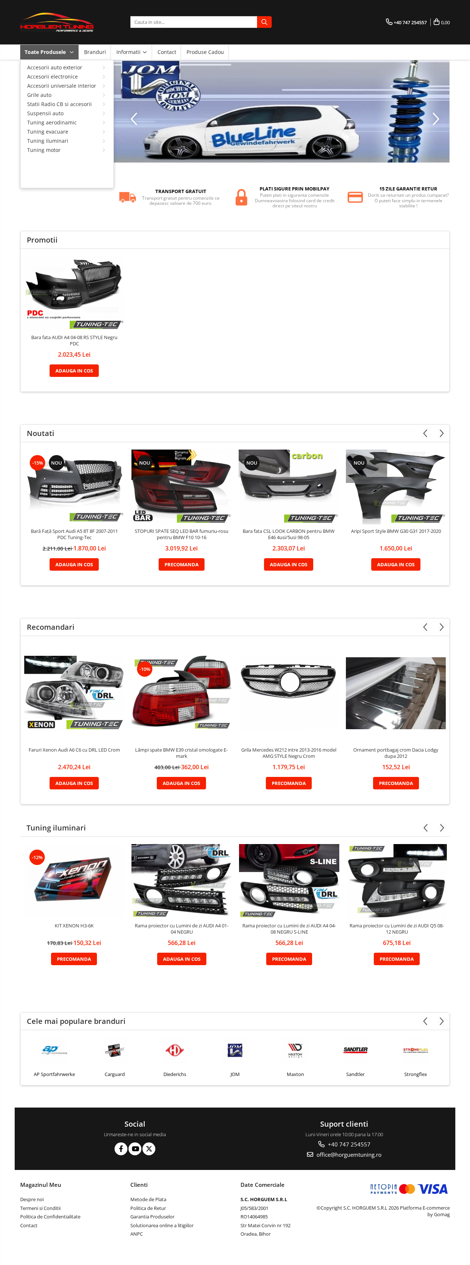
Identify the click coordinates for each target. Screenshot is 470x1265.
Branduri (95, 51)
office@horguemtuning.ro (348, 1154)
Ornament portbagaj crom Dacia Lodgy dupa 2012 (395, 753)
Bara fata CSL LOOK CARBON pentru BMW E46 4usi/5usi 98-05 (289, 534)
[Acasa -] (57, 22)
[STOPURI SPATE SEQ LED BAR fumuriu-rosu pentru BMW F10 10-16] (181, 487)
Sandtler (295, 1074)
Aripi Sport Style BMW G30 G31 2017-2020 (396, 531)
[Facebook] (121, 1148)
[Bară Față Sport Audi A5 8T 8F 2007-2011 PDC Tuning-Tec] (74, 487)
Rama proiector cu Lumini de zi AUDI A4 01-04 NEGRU (181, 929)
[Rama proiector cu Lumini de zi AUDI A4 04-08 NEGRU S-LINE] (289, 881)
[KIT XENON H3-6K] (74, 881)
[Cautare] (264, 22)
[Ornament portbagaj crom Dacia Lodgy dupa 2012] (396, 693)
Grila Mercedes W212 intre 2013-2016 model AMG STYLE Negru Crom (288, 753)
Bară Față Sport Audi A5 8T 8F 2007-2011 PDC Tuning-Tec (74, 534)
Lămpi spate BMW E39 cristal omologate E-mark (181, 753)
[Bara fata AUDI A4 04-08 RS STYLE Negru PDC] (74, 293)
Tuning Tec (415, 1074)
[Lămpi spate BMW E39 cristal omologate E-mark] (181, 693)
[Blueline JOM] (282, 111)
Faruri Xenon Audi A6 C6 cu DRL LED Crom (74, 750)
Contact (167, 51)
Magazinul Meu (40, 1184)
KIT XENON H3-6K (74, 926)
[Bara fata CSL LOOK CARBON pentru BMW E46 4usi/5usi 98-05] (289, 487)
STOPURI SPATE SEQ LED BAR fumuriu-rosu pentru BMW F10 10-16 (181, 534)
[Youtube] (135, 1148)
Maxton (235, 1074)
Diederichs (114, 1074)
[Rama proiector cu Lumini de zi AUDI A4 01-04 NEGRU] (181, 881)
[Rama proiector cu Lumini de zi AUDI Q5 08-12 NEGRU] (397, 881)
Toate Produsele (46, 51)
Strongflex (355, 1074)
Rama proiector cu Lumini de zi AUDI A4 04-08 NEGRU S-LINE (289, 929)
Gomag (441, 1214)
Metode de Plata (148, 1199)
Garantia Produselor (152, 1216)
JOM (175, 1074)
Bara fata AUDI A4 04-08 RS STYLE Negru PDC (74, 340)
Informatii (129, 51)
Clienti (139, 1184)
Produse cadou (205, 51)
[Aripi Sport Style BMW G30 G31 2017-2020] (396, 487)
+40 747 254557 (348, 1144)
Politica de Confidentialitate (50, 1216)
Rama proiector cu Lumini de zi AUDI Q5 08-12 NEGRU (397, 929)
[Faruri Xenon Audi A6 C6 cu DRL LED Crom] (74, 693)
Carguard (54, 1074)
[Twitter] (148, 1148)
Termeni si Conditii (40, 1208)
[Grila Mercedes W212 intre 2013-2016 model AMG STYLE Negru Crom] (289, 693)
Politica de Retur (148, 1208)
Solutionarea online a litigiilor (162, 1225)
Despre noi (32, 1199)
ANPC (136, 1234)
